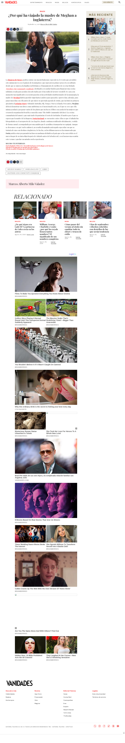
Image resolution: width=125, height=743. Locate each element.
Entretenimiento (36, 2)
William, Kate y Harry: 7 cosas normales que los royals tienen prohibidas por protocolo (101, 39)
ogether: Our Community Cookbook (23, 173)
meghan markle (14, 169)
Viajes (86, 2)
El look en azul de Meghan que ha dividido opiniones (22, 149)
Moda (57, 2)
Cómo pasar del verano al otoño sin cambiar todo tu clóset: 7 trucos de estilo (74, 229)
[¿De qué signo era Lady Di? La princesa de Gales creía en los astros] (25, 210)
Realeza (49, 2)
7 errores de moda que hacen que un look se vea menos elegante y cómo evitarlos (102, 68)
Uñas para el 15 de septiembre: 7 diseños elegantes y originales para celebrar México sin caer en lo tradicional (102, 48)
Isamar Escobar (53, 242)
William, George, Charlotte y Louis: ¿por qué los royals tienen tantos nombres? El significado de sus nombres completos (49, 231)
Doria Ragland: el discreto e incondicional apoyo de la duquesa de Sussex (29, 146)
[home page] (11, 2)
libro (44, 169)
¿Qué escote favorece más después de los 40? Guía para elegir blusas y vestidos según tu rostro (102, 77)
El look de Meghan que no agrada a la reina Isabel (21, 147)
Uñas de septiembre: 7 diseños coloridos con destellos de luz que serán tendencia (99, 228)
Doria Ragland (31, 169)
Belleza (65, 2)
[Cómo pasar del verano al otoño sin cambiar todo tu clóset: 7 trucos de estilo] (75, 210)
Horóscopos (76, 2)
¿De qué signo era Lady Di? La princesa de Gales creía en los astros (24, 228)
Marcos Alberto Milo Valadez (49, 24)
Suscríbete (108, 2)
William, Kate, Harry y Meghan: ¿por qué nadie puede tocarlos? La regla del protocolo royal (102, 58)
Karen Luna (30, 234)
